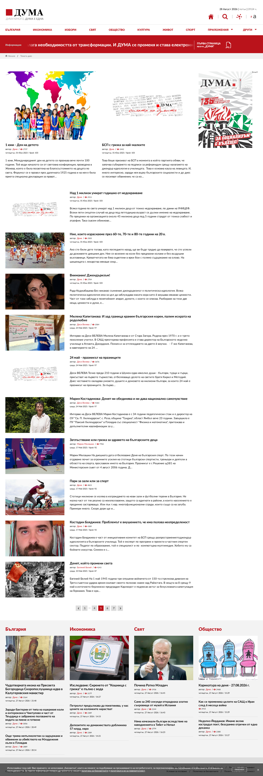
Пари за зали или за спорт (89, 481)
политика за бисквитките (94, 771)
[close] (258, 770)
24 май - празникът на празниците (95, 357)
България (15, 629)
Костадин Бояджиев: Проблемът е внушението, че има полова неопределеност (130, 522)
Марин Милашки (85, 444)
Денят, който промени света (91, 563)
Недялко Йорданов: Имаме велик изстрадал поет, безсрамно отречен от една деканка (228, 724)
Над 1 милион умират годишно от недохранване (106, 193)
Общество (210, 629)
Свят (139, 629)
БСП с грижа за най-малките (123, 145)
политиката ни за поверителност (127, 771)
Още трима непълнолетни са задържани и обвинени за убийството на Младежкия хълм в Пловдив (33, 739)
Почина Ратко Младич (151, 685)
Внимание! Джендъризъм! (90, 275)
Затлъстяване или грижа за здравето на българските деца (113, 440)
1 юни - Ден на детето (21, 145)
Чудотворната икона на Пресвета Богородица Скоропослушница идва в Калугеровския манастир (34, 689)
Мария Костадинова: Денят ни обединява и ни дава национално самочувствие (128, 399)
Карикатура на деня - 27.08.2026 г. (224, 685)
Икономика (82, 629)
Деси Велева (83, 324)
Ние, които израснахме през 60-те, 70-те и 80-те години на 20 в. (117, 234)
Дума (15, 149)
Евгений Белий (84, 567)
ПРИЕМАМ (239, 770)
